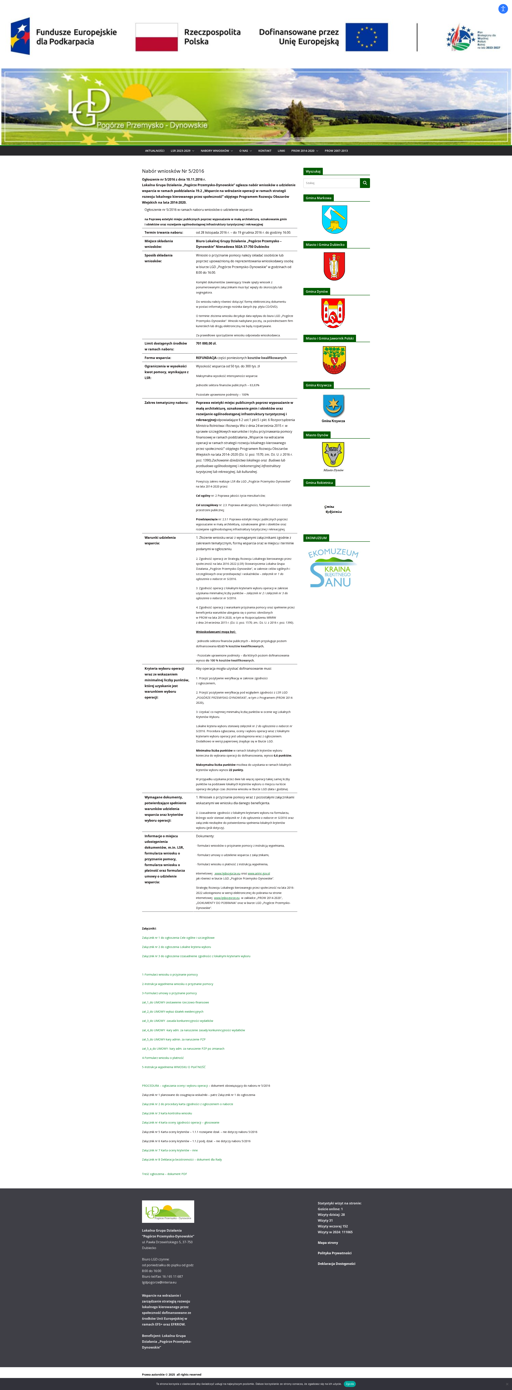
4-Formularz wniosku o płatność (163, 1058)
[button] (192, 151)
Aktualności (154, 151)
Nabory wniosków (215, 151)
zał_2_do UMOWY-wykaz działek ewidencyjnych (172, 1011)
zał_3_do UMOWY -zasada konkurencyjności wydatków (177, 1021)
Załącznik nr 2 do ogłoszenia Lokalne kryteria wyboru (176, 947)
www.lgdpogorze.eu (227, 873)
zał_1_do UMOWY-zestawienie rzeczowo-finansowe (175, 1002)
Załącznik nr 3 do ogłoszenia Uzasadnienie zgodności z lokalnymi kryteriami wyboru (196, 956)
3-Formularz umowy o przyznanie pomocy (169, 993)
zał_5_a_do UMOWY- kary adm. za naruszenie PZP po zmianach (183, 1048)
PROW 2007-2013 (336, 151)
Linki (281, 151)
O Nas (243, 151)
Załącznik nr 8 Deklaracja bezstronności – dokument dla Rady (182, 1159)
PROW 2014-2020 (302, 151)
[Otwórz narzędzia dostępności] (503, 9)
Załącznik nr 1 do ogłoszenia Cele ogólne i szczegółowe (178, 938)
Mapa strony (328, 1242)
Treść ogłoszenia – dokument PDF (164, 1174)
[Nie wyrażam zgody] (507, 1384)
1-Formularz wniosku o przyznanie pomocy (170, 974)
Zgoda (350, 1383)
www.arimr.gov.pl (259, 873)
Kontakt (264, 151)
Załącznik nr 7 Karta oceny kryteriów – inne (170, 1150)
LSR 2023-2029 (180, 151)
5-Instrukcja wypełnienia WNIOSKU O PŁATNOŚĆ (174, 1067)
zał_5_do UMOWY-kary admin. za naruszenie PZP (174, 1039)
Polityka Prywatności (335, 1253)
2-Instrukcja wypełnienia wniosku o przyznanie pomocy (177, 984)
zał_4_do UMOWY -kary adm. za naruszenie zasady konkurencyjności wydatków (193, 1030)
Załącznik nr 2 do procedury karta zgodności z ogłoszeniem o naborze (187, 1104)
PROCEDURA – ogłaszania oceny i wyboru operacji (175, 1085)
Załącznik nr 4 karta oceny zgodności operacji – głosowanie (180, 1122)
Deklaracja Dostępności (336, 1263)
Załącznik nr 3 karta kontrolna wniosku (167, 1113)
